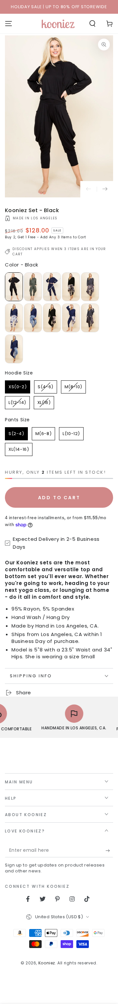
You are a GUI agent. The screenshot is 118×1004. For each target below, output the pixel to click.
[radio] (14, 286)
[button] (92, 23)
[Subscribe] (109, 851)
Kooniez (46, 963)
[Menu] (8, 23)
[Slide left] (88, 189)
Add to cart (59, 497)
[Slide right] (105, 189)
